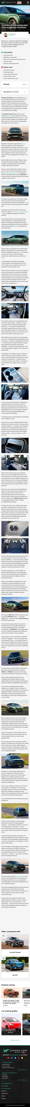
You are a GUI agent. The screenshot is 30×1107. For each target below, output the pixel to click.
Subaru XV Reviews (6, 1066)
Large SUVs (13, 22)
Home (2, 22)
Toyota (25, 97)
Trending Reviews (7, 1062)
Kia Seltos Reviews (6, 1064)
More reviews (22, 1069)
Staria (26, 211)
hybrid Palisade (19, 876)
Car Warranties (5, 1088)
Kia (27, 154)
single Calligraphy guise (11, 172)
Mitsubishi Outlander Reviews (8, 1067)
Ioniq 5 (16, 226)
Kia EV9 (26, 147)
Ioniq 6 (21, 252)
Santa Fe (15, 211)
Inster (23, 117)
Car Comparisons (6, 1083)
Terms (3, 1096)
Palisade (21, 211)
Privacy (3, 1098)
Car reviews (7, 22)
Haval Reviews (5, 1076)
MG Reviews (4, 1074)
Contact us (4, 1093)
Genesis (26, 202)
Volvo (2, 257)
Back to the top (15, 1040)
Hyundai (9, 115)
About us (4, 1091)
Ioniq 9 (24, 143)
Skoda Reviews (5, 1078)
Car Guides (4, 1086)
